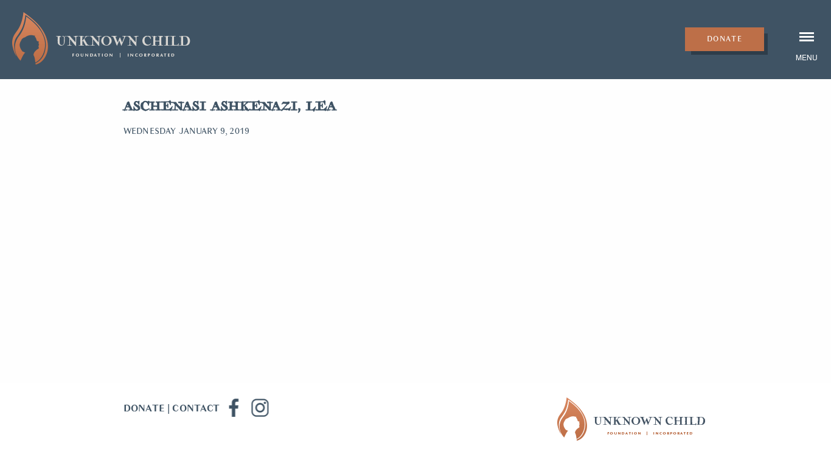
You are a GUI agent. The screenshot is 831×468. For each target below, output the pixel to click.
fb (233, 408)
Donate (725, 38)
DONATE (144, 408)
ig (260, 408)
